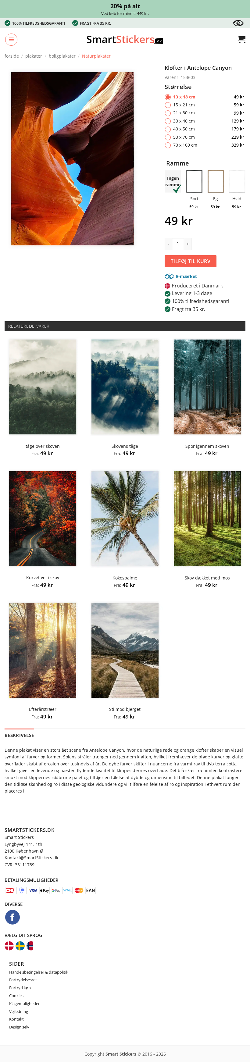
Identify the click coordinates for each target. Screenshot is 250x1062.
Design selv (19, 1027)
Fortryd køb (20, 987)
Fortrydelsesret (23, 979)
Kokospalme (124, 578)
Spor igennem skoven (207, 446)
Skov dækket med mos (207, 578)
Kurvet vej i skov (42, 577)
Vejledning (18, 1011)
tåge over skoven (43, 446)
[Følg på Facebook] (12, 917)
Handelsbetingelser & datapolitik (38, 972)
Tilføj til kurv (190, 261)
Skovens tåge (125, 446)
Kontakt (16, 1019)
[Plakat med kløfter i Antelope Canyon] (72, 158)
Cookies (16, 995)
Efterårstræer (42, 709)
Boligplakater (62, 56)
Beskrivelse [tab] (19, 735)
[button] (11, 40)
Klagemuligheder (24, 1003)
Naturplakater (96, 56)
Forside (12, 56)
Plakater (33, 56)
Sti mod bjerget (125, 709)
